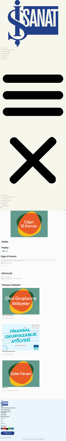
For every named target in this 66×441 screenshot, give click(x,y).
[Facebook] (2, 251)
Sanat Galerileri (4, 56)
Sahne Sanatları (4, 48)
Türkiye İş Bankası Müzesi (5, 51)
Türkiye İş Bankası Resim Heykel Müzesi (8, 49)
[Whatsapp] (5, 251)
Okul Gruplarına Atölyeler (7, 315)
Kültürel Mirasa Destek (5, 58)
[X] (3, 251)
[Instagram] (4, 251)
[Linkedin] (7, 251)
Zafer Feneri (4, 387)
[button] (33, 127)
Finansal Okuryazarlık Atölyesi (8, 351)
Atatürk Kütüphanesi (4, 55)
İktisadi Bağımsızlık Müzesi (5, 53)
